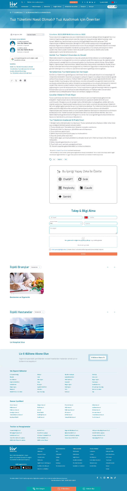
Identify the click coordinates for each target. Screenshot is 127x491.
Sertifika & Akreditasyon (43, 466)
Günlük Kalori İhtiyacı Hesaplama (17, 440)
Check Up (94, 374)
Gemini (67, 196)
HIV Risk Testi (40, 430)
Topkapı (57, 457)
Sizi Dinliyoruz (93, 457)
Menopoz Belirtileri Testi (98, 435)
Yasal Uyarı (108, 460)
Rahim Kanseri (13, 407)
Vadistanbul (58, 454)
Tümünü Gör (34, 267)
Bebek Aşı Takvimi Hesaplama (72, 435)
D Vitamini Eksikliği (14, 374)
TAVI (66, 389)
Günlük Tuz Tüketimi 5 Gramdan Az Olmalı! (21, 67)
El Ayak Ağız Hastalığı (97, 387)
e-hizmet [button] (72, 2)
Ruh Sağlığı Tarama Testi (16, 433)
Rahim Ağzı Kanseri (69, 410)
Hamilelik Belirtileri (69, 377)
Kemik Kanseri (40, 417)
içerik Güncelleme (110, 454)
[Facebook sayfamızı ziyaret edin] (82, 2)
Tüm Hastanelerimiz (60, 466)
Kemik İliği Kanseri (41, 414)
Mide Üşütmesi (68, 379)
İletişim (83, 6)
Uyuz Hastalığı (40, 391)
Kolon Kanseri (95, 405)
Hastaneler (24, 6)
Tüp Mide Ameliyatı (69, 374)
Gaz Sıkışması (13, 379)
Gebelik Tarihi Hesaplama (98, 433)
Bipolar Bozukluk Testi (70, 433)
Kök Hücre (39, 389)
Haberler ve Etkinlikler (42, 469)
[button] (23, 2)
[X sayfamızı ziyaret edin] (85, 2)
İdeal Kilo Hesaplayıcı (42, 433)
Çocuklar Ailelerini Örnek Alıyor (18, 71)
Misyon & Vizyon (41, 454)
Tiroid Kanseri (40, 407)
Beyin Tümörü (40, 412)
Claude (88, 188)
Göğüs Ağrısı (13, 387)
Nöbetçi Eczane (93, 463)
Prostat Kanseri (69, 405)
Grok (85, 179)
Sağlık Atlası (57, 6)
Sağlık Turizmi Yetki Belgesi (44, 463)
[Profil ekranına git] (115, 7)
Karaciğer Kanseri (14, 412)
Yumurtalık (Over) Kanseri (16, 414)
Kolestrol (94, 377)
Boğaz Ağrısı (95, 379)
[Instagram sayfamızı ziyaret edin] (87, 2)
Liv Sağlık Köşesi (18, 12)
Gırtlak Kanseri (68, 414)
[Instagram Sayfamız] (105, 476)
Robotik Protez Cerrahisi (16, 391)
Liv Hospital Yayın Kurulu (61, 150)
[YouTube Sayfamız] (108, 476)
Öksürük (12, 377)
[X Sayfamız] (101, 476)
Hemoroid (67, 382)
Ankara (57, 460)
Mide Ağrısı (40, 379)
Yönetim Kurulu (40, 457)
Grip (93, 391)
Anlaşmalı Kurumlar (71, 6)
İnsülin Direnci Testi (14, 435)
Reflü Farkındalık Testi (42, 438)
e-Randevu (92, 451)
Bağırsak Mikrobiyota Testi (71, 430)
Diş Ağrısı (39, 384)
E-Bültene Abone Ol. (98, 358)
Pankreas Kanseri (14, 410)
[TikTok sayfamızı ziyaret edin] (96, 2)
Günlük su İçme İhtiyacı (42, 440)
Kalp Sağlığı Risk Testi (97, 438)
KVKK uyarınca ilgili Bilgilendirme (59, 249)
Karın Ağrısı (95, 382)
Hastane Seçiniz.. (54, 221)
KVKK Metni (109, 457)
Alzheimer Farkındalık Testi (44, 435)
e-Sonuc (92, 454)
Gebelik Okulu (93, 466)
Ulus (57, 451)
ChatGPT (68, 179)
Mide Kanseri (68, 407)
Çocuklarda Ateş (96, 384)
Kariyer (91, 6)
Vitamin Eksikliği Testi (15, 430)
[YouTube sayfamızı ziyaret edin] (90, 2)
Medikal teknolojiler (77, 460)
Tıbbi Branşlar (36, 6)
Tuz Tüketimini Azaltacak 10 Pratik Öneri (20, 73)
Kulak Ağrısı (68, 387)
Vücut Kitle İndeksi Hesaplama (17, 438)
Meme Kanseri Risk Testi (71, 438)
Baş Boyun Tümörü (14, 417)
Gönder (83, 254)
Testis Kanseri (96, 417)
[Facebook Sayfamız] (98, 476)
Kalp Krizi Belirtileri (14, 382)
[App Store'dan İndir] (27, 467)
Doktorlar (47, 6)
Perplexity (68, 188)
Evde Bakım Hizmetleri (95, 460)
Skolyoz (39, 374)
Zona (38, 382)
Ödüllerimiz (40, 460)
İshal (38, 377)
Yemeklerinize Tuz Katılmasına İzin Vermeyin (22, 69)
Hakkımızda (39, 451)
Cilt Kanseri (68, 412)
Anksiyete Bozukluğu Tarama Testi (100, 430)
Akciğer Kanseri (41, 405)
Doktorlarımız (76, 454)
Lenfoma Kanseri (96, 407)
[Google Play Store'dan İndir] (15, 467)
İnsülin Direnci (13, 384)
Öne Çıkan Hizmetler (77, 463)
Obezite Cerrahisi (96, 389)
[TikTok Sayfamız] (115, 476)
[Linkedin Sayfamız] (112, 476)
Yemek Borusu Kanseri (98, 414)
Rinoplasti (12, 389)
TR (114, 2)
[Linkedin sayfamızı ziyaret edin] (92, 2)
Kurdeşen (67, 391)
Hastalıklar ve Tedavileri (79, 466)
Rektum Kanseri (96, 410)
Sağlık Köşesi (76, 457)
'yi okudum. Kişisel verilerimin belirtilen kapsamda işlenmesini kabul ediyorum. (77, 249)
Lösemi (39, 410)
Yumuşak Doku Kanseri (70, 417)
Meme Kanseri (13, 405)
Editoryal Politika (110, 451)
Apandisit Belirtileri (42, 387)
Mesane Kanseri (96, 412)
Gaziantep (58, 463)
